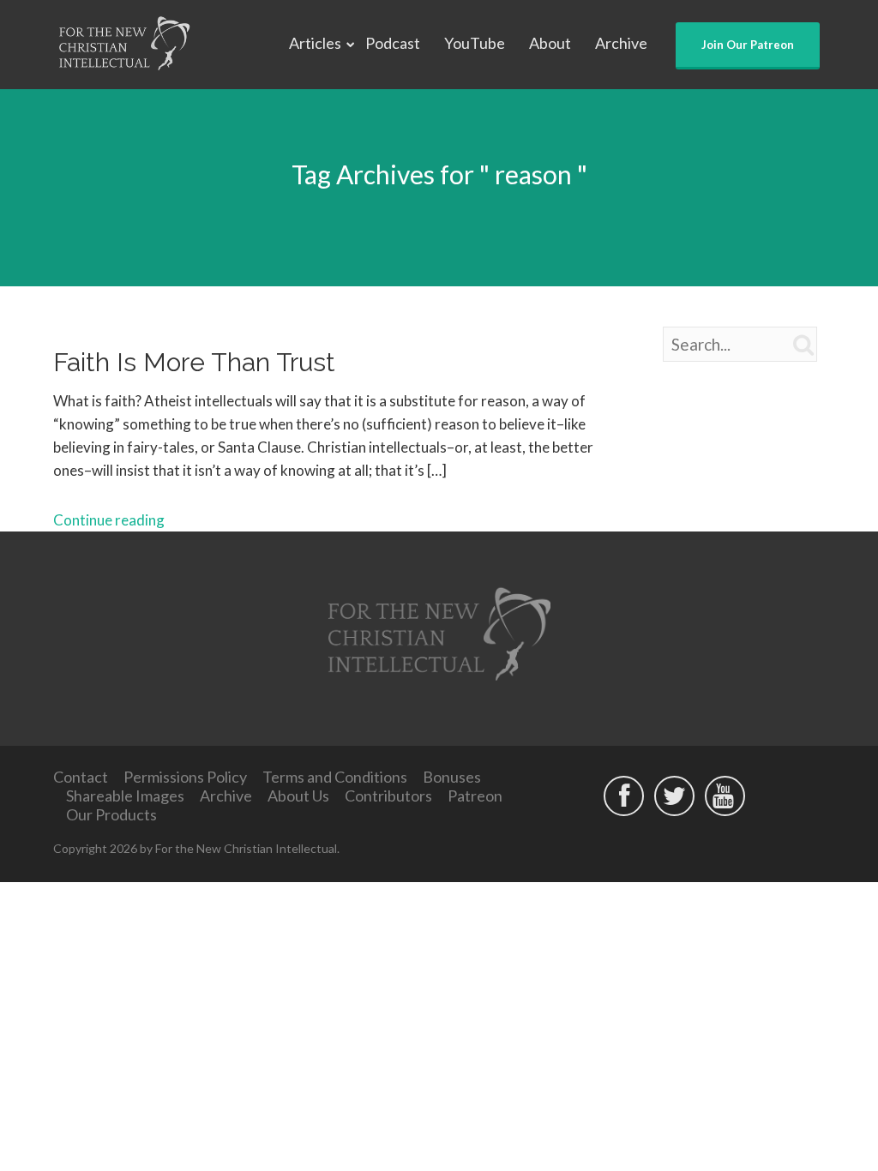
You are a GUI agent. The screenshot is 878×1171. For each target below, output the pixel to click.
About (550, 42)
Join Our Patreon (747, 44)
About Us (298, 795)
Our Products (111, 814)
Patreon (475, 795)
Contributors (388, 795)
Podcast (392, 42)
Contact (80, 776)
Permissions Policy (185, 776)
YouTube (474, 42)
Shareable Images (125, 795)
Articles (315, 42)
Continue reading (109, 520)
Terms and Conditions (334, 776)
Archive (621, 42)
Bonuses (452, 776)
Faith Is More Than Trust (194, 362)
